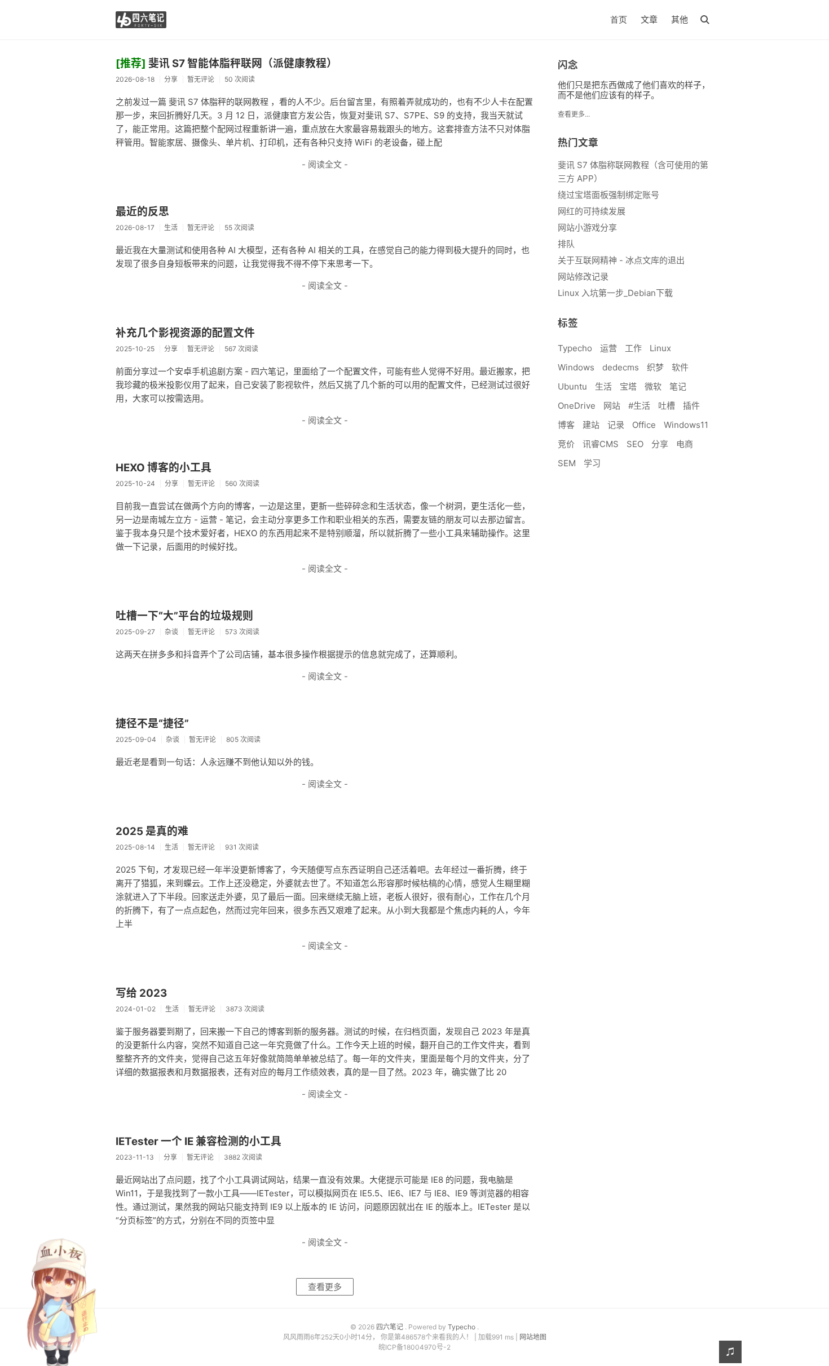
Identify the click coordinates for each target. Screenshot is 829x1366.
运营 (608, 348)
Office (644, 424)
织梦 (655, 367)
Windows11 (686, 424)
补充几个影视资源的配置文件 (185, 332)
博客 (566, 424)
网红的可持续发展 (591, 211)
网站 (611, 405)
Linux (660, 348)
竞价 (566, 444)
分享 (659, 444)
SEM (567, 463)
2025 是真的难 (152, 831)
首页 (618, 19)
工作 (633, 348)
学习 (592, 463)
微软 (653, 386)
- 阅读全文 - (325, 164)
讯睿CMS (601, 444)
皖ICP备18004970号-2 (414, 1347)
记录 (615, 424)
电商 (684, 444)
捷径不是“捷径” (152, 723)
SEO (635, 444)
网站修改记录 (583, 276)
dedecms (620, 367)
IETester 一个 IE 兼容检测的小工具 (198, 1141)
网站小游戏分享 (587, 227)
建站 (591, 424)
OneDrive (577, 405)
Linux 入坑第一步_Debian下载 (615, 293)
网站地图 (532, 1337)
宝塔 (628, 386)
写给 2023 (141, 993)
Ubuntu (572, 386)
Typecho (575, 348)
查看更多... (574, 114)
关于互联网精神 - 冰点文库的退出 (621, 260)
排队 (566, 243)
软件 (680, 367)
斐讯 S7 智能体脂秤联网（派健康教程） (226, 63)
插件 (691, 405)
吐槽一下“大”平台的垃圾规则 (184, 615)
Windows (576, 367)
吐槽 (666, 405)
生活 (603, 386)
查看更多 (325, 1286)
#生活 (639, 405)
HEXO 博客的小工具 (163, 467)
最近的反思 (142, 211)
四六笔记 (390, 1327)
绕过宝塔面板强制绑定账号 (608, 194)
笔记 (677, 386)
